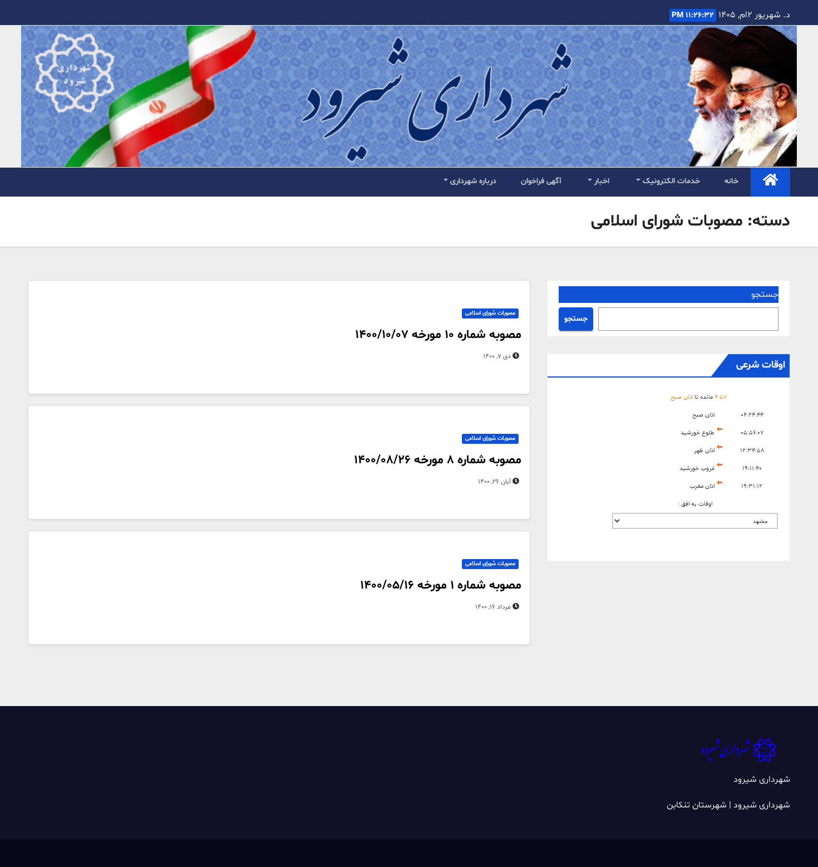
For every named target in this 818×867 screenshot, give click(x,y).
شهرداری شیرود (761, 779)
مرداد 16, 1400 (493, 607)
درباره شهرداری (472, 181)
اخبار (600, 181)
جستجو (764, 294)
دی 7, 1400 (497, 356)
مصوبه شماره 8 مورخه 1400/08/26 (437, 460)
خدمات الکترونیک (670, 181)
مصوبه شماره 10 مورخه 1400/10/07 (438, 335)
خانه (731, 181)
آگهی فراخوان (541, 181)
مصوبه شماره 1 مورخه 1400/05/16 (440, 585)
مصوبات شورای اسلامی (490, 313)
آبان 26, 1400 (494, 481)
